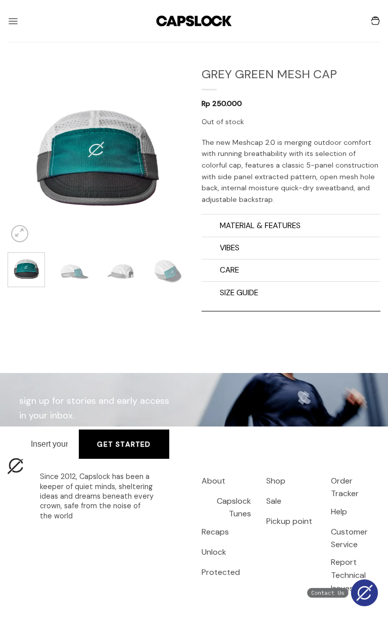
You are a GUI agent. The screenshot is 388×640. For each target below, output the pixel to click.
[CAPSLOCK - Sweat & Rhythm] (194, 21)
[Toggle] (210, 226)
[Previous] (24, 156)
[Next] (170, 156)
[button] (13, 21)
